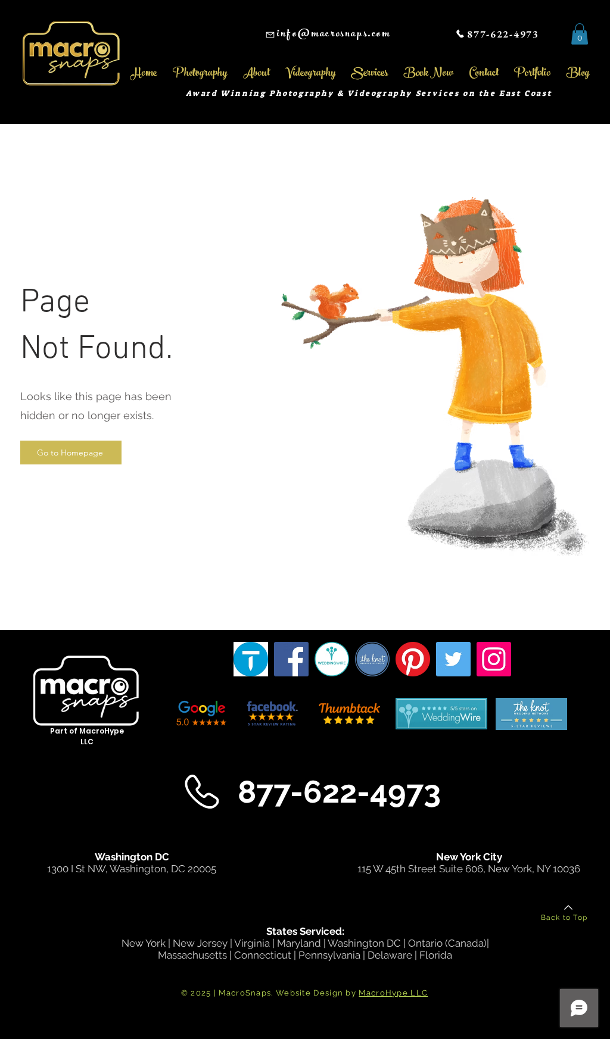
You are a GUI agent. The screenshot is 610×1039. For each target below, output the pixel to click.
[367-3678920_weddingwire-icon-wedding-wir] (332, 659)
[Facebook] (291, 659)
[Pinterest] (413, 659)
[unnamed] (372, 659)
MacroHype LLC (393, 992)
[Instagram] (494, 659)
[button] (580, 34)
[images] (251, 659)
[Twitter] (453, 659)
